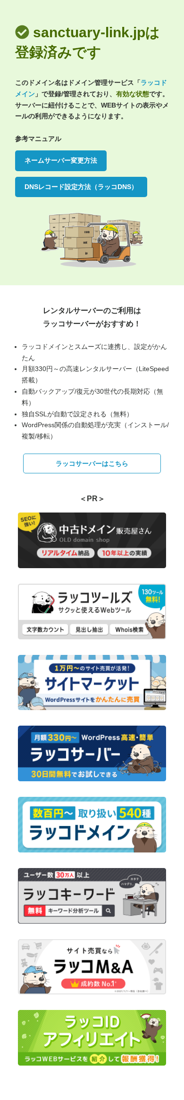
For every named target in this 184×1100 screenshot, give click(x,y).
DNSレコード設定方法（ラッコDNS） (81, 186)
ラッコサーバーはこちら (92, 463)
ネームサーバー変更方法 (61, 160)
